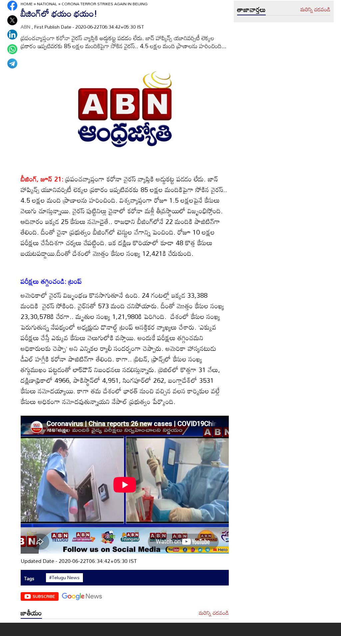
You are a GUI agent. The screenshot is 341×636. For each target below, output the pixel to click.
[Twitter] (12, 20)
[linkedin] (12, 35)
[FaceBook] (12, 6)
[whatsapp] (12, 49)
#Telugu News (64, 577)
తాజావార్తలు (251, 9)
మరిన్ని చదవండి (214, 613)
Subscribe (44, 596)
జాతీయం (31, 612)
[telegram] (12, 63)
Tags (29, 578)
